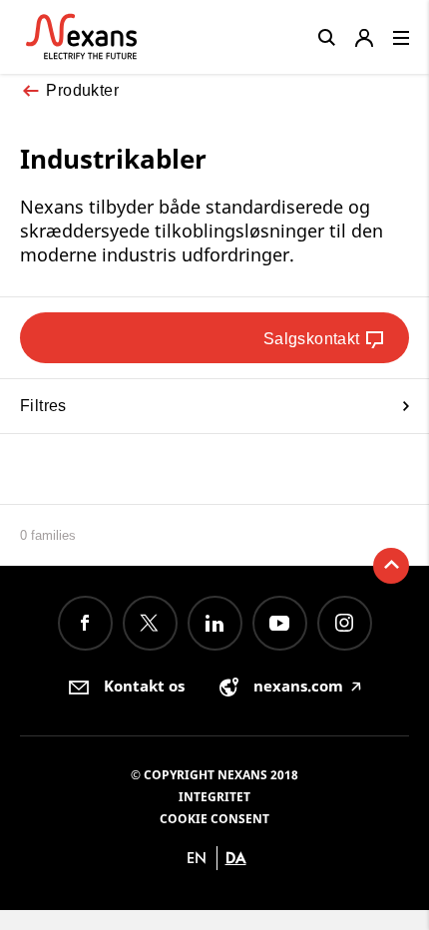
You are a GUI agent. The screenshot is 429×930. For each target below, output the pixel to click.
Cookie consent (214, 818)
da (235, 857)
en (197, 857)
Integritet (214, 796)
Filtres (43, 405)
